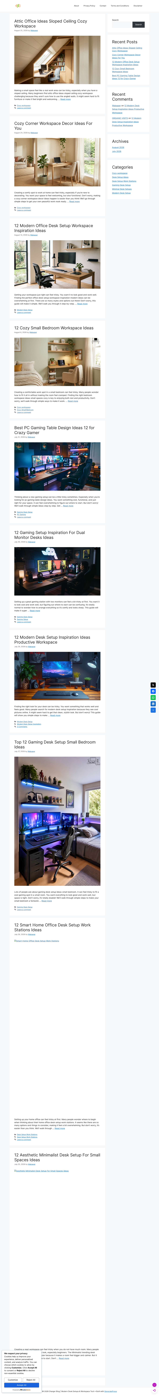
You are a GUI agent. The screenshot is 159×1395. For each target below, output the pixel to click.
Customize (13, 1380)
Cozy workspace (23, 105)
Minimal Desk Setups (122, 189)
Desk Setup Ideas (120, 177)
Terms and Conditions (120, 6)
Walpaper (116, 105)
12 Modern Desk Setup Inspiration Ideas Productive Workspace (52, 640)
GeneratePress (110, 1391)
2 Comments (22, 727)
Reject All (31, 1380)
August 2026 (118, 147)
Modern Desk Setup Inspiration (29, 724)
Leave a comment (24, 108)
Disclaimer (138, 6)
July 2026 (116, 151)
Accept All (21, 1385)
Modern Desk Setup (24, 310)
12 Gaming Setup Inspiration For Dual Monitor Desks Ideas (49, 535)
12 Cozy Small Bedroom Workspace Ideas (53, 327)
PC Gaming (21, 514)
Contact (103, 6)
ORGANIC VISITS (120, 118)
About (76, 6)
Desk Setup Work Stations (27, 1134)
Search (115, 20)
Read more (65, 99)
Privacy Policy (89, 6)
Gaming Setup (22, 619)
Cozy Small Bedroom (25, 410)
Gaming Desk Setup (24, 512)
